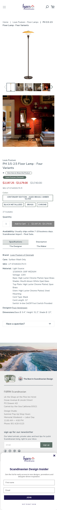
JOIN (28, 498)
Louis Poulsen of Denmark (22, 255)
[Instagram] (9, 451)
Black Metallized (13, 204)
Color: (5, 192)
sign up (46, 445)
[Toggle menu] (4, 7)
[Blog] (18, 451)
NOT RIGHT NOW (28, 504)
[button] (52, 87)
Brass (30, 204)
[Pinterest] (13, 451)
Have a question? (15, 323)
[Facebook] (5, 451)
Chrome (42, 204)
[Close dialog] (53, 455)
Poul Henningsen (19, 308)
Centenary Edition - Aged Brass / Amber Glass (28, 198)
